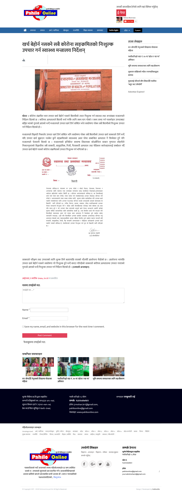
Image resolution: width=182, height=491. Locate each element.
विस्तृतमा (56, 477)
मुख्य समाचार (26, 434)
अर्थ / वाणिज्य (54, 30)
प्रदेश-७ (119, 431)
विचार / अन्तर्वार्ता (55, 434)
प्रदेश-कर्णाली (128, 431)
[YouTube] (108, 465)
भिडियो (147, 431)
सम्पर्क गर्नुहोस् (85, 455)
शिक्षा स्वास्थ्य (88, 30)
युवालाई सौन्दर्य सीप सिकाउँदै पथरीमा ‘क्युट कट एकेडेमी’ (142, 82)
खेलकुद (66, 30)
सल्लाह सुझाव (113, 452)
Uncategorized (27, 431)
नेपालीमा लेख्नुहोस (113, 30)
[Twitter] (92, 465)
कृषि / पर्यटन (60, 431)
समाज (42, 30)
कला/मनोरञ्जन (49, 431)
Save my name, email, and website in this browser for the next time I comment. (64, 327)
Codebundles (156, 489)
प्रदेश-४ (106, 431)
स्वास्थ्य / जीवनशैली (108, 434)
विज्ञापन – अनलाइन (87, 452)
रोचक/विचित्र (43, 434)
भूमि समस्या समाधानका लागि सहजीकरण (108, 379)
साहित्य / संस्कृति (95, 434)
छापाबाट (100, 30)
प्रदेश (126, 30)
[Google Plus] (100, 465)
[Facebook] (84, 465)
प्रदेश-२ (93, 431)
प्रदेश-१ (87, 431)
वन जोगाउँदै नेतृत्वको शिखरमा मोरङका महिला (37, 380)
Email (25, 318)
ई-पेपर (121, 13)
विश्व (74, 434)
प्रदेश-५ (113, 431)
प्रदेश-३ (100, 431)
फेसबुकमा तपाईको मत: (35, 342)
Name (26, 310)
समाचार (33, 30)
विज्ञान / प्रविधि (66, 434)
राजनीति (76, 30)
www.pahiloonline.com (87, 412)
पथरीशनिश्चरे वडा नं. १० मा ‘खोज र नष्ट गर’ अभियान (73, 380)
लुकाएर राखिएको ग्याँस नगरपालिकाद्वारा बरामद (143, 73)
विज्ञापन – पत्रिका (101, 452)
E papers (138, 30)
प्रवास (135, 431)
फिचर (141, 431)
